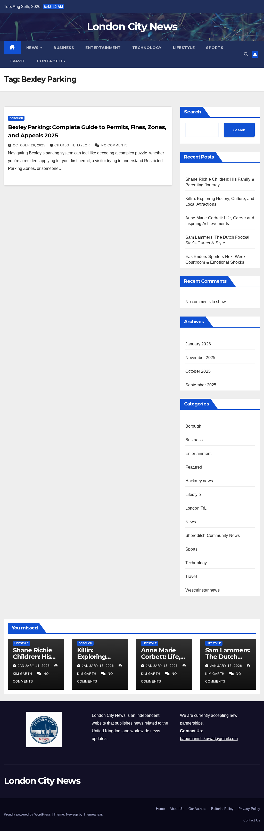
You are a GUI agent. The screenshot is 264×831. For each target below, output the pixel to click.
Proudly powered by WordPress (28, 814)
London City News (132, 26)
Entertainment (103, 47)
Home (160, 809)
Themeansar (93, 814)
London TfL (196, 508)
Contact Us (51, 61)
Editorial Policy (222, 809)
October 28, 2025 (29, 145)
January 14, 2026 (34, 666)
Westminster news (202, 590)
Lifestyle (184, 47)
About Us (177, 809)
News (33, 47)
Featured (193, 467)
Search (192, 112)
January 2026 (198, 344)
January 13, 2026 (98, 666)
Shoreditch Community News (212, 535)
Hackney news (199, 481)
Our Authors (197, 809)
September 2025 (201, 385)
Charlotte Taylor (72, 145)
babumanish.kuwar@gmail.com (209, 738)
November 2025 (200, 357)
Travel (18, 61)
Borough (16, 118)
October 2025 (198, 371)
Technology (147, 47)
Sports (214, 47)
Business (63, 47)
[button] (246, 54)
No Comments (114, 145)
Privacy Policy (249, 809)
